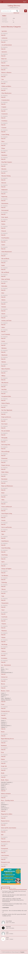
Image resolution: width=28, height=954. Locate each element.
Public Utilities (5, 472)
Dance (2, 141)
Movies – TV (4, 669)
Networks (3, 723)
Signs (2, 534)
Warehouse (4, 630)
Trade (2, 596)
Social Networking (5, 548)
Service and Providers (6, 527)
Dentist (2, 731)
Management (4, 694)
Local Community (5, 334)
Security (3, 520)
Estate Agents (4, 217)
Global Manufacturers (6, 251)
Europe (2, 806)
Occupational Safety (6, 396)
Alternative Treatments (6, 782)
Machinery (4, 348)
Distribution (4, 155)
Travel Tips (3, 809)
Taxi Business (4, 575)
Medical (3, 789)
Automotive (4, 51)
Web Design (4, 644)
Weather (3, 637)
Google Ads (4, 766)
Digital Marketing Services (7, 738)
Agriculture (4, 31)
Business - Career (5, 690)
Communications (5, 100)
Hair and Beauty (5, 258)
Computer (3, 107)
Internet (3, 313)
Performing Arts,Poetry (6, 672)
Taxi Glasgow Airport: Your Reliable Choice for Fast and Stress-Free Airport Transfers (14, 891)
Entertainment (4, 203)
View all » (3, 35)
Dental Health (4, 784)
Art (1, 667)
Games (2, 720)
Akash (7, 937)
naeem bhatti (9, 921)
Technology (4, 582)
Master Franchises (5, 368)
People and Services (6, 417)
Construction (4, 114)
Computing (3, 718)
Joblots (3, 327)
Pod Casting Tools (5, 444)
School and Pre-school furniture (8, 827)
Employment (4, 189)
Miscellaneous (4, 382)
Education (3, 169)
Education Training (6, 176)
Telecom (3, 589)
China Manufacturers (6, 93)
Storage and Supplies (6, 568)
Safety (2, 499)
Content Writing (5, 134)
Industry (3, 300)
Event (2, 752)
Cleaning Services (5, 711)
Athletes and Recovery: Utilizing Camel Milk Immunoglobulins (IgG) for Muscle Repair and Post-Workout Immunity (13, 900)
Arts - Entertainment (6, 665)
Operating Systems (5, 725)
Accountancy (4, 658)
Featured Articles (5, 888)
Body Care (4, 58)
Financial (3, 231)
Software (3, 727)
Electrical (3, 182)
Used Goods (4, 617)
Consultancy (4, 120)
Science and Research (6, 506)
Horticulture (4, 286)
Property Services (5, 465)
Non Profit (3, 389)
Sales (2, 696)
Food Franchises (5, 238)
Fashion (3, 224)
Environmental (4, 210)
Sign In (24, 1)
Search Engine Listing (6, 513)
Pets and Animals (5, 430)
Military (3, 375)
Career (2, 693)
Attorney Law (4, 677)
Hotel (2, 293)
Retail (2, 492)
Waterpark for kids (5, 862)
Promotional (4, 458)
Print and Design (5, 451)
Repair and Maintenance (7, 486)
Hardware (3, 722)
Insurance (3, 306)
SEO (2, 834)
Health (3, 265)
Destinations (4, 804)
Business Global (5, 65)
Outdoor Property (5, 403)
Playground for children (6, 814)
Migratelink (8, 926)
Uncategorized (4, 848)
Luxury (3, 341)
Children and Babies (6, 86)
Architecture (4, 38)
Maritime (3, 362)
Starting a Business (5, 699)
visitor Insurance (5, 855)
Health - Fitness (5, 780)
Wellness (3, 651)
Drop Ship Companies (6, 162)
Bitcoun (3, 684)
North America (4, 807)
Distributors (4, 745)
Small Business (5, 541)
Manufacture (4, 355)
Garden (3, 244)
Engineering (4, 196)
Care (2, 79)
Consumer (3, 127)
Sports (2, 561)
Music (2, 670)
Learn (7, 932)
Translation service (5, 841)
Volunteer (3, 623)
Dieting (2, 785)
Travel (2, 610)
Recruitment (4, 479)
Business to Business (6, 72)
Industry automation (6, 793)
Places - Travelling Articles (7, 800)
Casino (2, 704)
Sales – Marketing (5, 698)
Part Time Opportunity (6, 410)
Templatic (22, 952)
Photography (4, 437)
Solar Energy (4, 555)
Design (3, 148)
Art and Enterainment (6, 45)
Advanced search (16, 12)
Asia (2, 802)
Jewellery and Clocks (6, 320)
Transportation (4, 603)
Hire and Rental (5, 272)
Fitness (2, 787)
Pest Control (4, 424)
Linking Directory (14, 5)
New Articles (13, 888)
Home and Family (5, 279)
